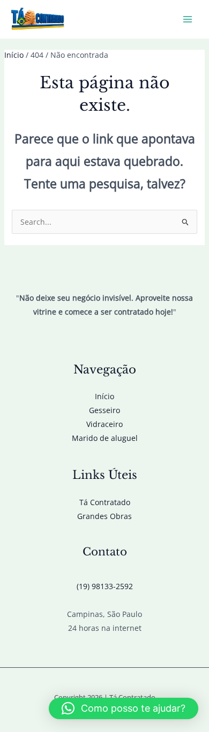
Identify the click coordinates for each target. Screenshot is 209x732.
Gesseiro (104, 410)
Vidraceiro (104, 424)
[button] (123, 708)
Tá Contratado (104, 502)
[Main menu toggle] (187, 19)
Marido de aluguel (105, 438)
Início (104, 396)
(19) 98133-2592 (105, 586)
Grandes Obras (104, 516)
